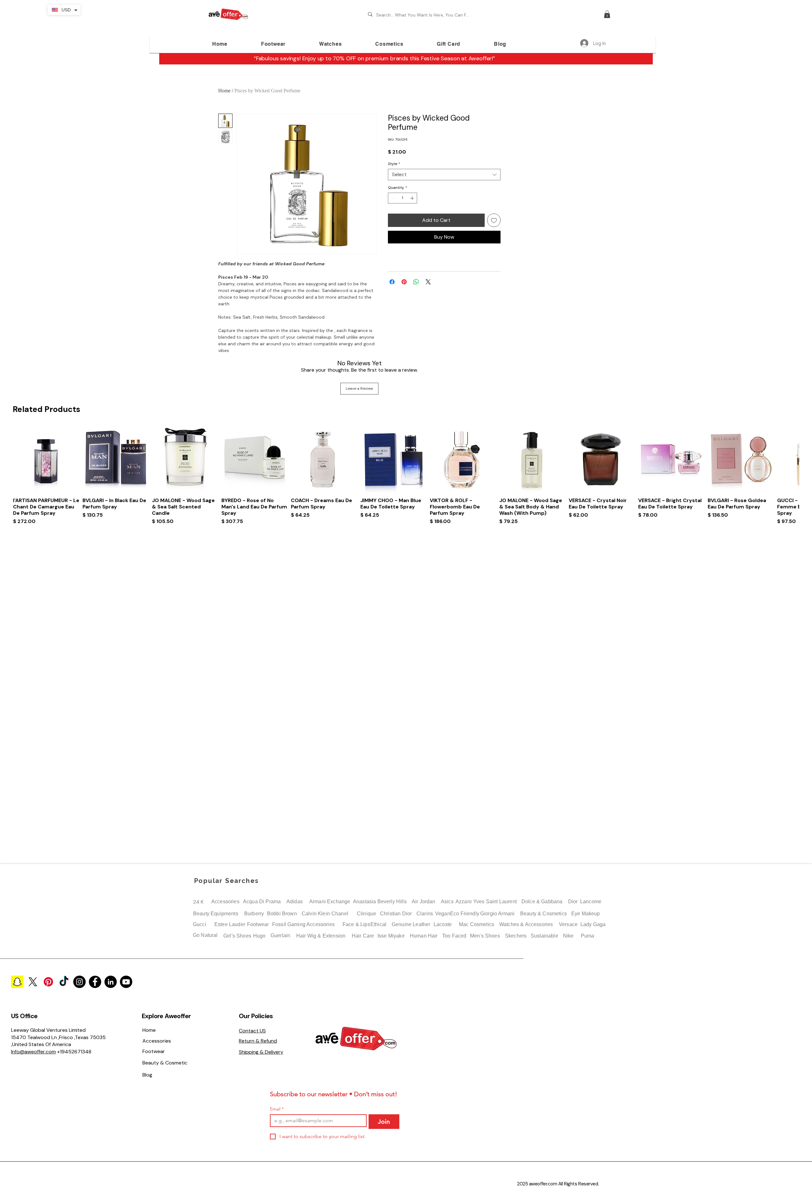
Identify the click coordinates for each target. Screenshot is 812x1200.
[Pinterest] (48, 982)
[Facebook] (95, 982)
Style (394, 164)
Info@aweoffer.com (33, 1051)
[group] (406, 484)
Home (224, 90)
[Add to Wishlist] (494, 220)
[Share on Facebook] (392, 282)
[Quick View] (46, 459)
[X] (33, 982)
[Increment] (412, 198)
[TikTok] (64, 982)
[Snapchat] (17, 982)
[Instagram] (79, 982)
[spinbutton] (402, 198)
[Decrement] (392, 198)
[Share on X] (428, 282)
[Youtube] (126, 982)
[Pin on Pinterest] (404, 282)
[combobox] (444, 174)
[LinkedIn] (110, 982)
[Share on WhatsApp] (416, 282)
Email (277, 1109)
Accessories (225, 901)
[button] (607, 14)
